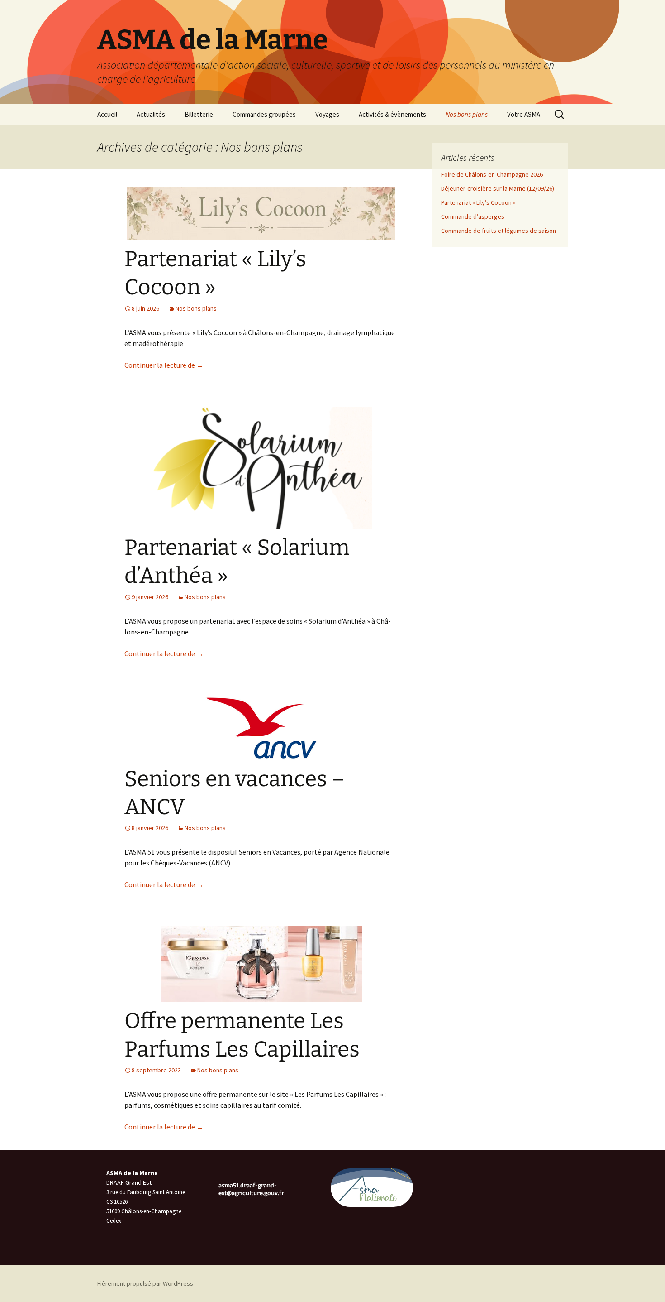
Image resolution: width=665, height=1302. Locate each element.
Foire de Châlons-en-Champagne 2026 (492, 174)
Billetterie (199, 114)
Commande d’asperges (472, 216)
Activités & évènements (392, 114)
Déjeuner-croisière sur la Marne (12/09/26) (497, 188)
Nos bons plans (467, 114)
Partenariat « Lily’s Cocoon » (478, 202)
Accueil (107, 114)
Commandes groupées (264, 114)
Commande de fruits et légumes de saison (498, 230)
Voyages (327, 114)
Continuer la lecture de (164, 365)
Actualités (151, 114)
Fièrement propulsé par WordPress (145, 1283)
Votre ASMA (523, 114)
